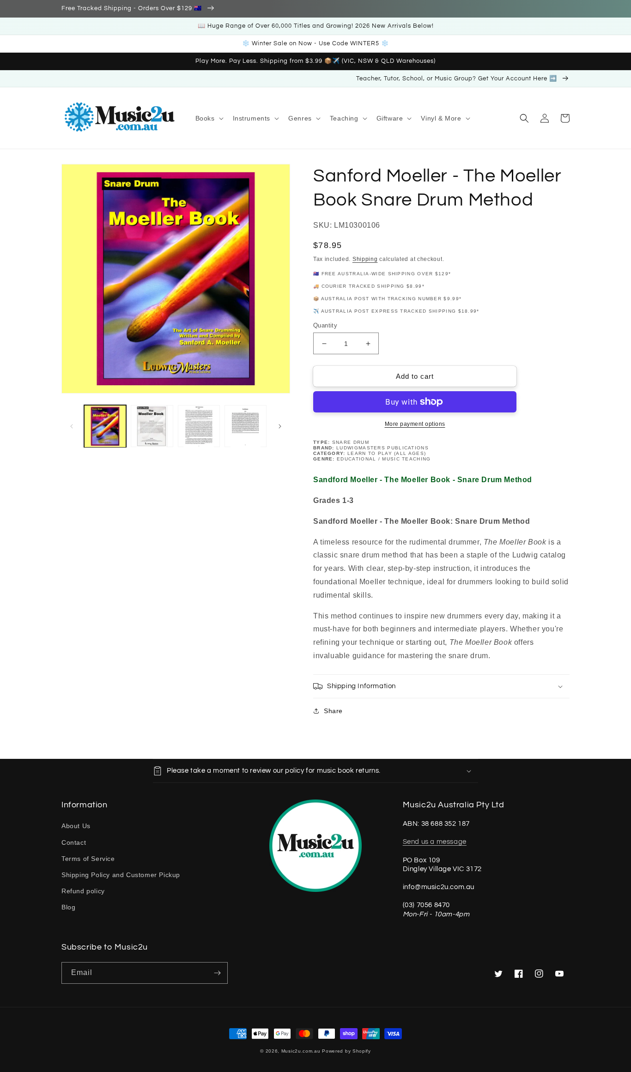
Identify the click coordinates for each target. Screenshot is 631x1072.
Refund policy (83, 891)
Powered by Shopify (346, 1051)
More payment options (415, 424)
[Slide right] (280, 426)
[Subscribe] (217, 973)
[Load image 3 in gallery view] (199, 426)
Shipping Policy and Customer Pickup (120, 874)
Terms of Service (88, 858)
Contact (73, 842)
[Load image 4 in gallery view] (245, 426)
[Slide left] (71, 426)
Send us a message (435, 841)
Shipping (365, 259)
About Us (76, 826)
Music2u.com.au (301, 1051)
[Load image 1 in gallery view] (105, 426)
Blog (68, 907)
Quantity (325, 325)
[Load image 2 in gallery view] (152, 426)
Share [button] (333, 711)
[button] (208, 118)
